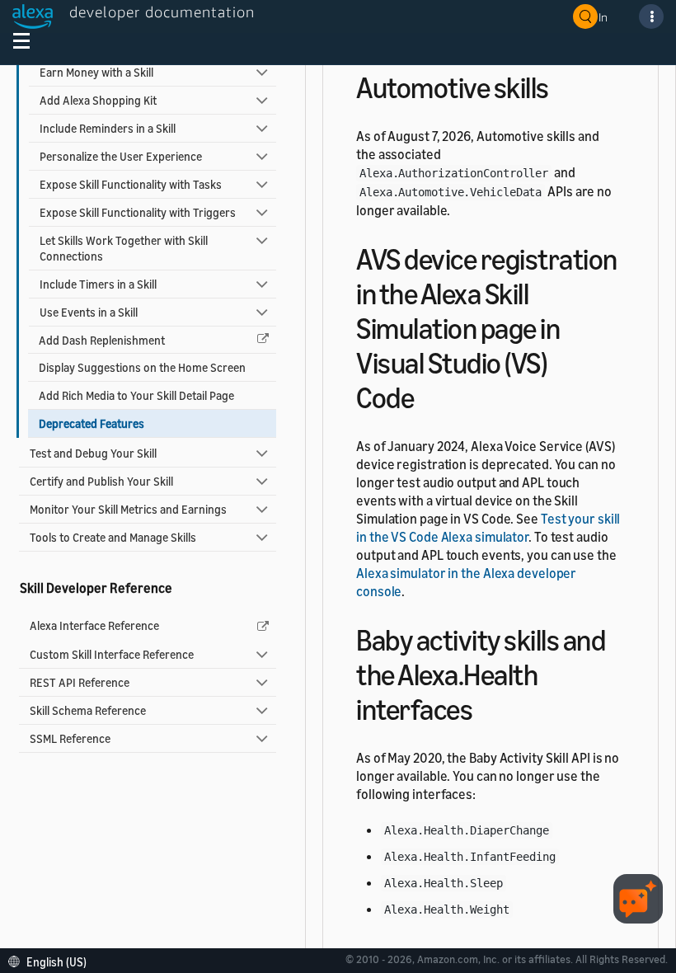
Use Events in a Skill (89, 312)
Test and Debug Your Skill (93, 453)
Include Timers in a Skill (98, 284)
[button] (51, 960)
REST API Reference (79, 682)
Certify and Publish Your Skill (101, 481)
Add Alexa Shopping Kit (98, 100)
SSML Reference (70, 738)
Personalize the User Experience (121, 156)
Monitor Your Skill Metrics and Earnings (128, 509)
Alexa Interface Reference (94, 625)
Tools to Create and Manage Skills (113, 537)
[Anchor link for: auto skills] (563, 85)
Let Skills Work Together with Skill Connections (124, 248)
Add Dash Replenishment (102, 340)
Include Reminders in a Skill (108, 128)
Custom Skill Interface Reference (112, 654)
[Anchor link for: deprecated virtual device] (428, 395)
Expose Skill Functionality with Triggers (138, 212)
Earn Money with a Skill (96, 72)
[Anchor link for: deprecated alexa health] (486, 707)
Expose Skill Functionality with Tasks (131, 184)
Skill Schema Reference (88, 710)
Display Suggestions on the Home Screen (142, 367)
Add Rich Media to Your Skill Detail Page (136, 395)
